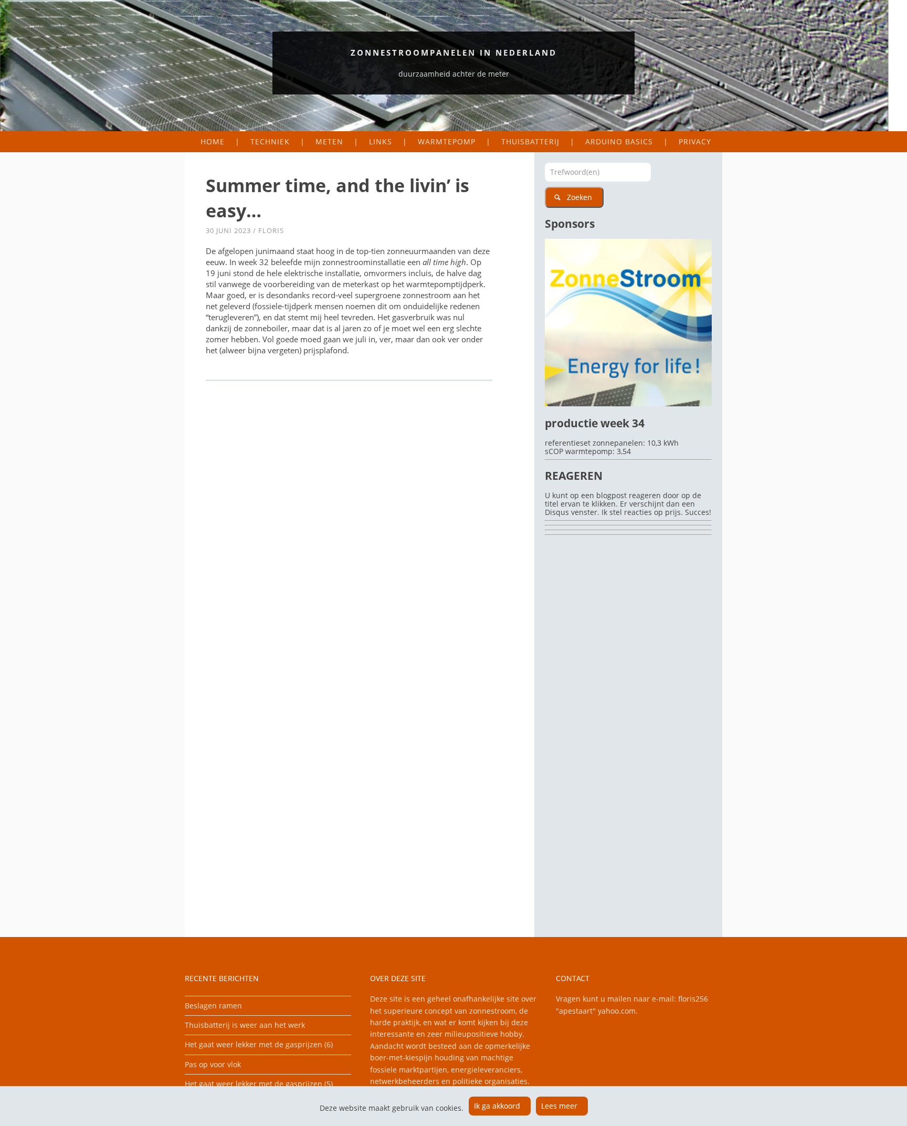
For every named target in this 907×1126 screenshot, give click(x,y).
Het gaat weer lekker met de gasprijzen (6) (259, 1044)
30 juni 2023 (228, 230)
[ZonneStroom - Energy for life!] (628, 403)
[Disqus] (359, 533)
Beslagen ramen (213, 1006)
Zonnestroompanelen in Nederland (454, 52)
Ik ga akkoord (497, 1106)
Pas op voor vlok (213, 1064)
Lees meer (559, 1106)
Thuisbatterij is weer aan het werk (245, 1025)
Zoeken (579, 197)
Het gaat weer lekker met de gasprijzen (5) (259, 1084)
